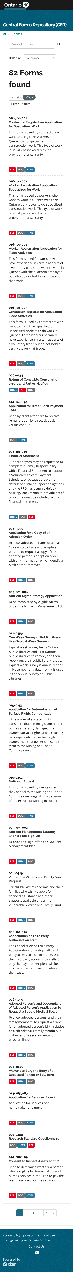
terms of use (45, 1235)
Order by (15, 58)
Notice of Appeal (21, 781)
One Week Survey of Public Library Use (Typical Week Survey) (35, 639)
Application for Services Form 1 (32, 1097)
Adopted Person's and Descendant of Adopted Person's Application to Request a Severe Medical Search (35, 1008)
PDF (12, 169)
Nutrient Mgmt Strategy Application (35, 596)
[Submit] (59, 44)
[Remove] (33, 97)
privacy (28, 1235)
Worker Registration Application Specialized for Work (33, 187)
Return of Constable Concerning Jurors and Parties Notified (33, 381)
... (40, 1213)
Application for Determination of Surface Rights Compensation (33, 711)
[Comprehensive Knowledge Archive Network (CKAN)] (9, 1264)
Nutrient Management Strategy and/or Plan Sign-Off (32, 834)
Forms (16, 33)
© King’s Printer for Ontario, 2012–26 (27, 1240)
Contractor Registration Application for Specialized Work (35, 124)
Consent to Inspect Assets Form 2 (34, 1161)
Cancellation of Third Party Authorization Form (29, 938)
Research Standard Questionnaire (34, 1138)
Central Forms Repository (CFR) (34, 25)
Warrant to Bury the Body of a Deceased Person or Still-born (31, 1073)
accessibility (11, 1235)
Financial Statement (24, 456)
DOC (20, 169)
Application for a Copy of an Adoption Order (29, 535)
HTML (30, 169)
